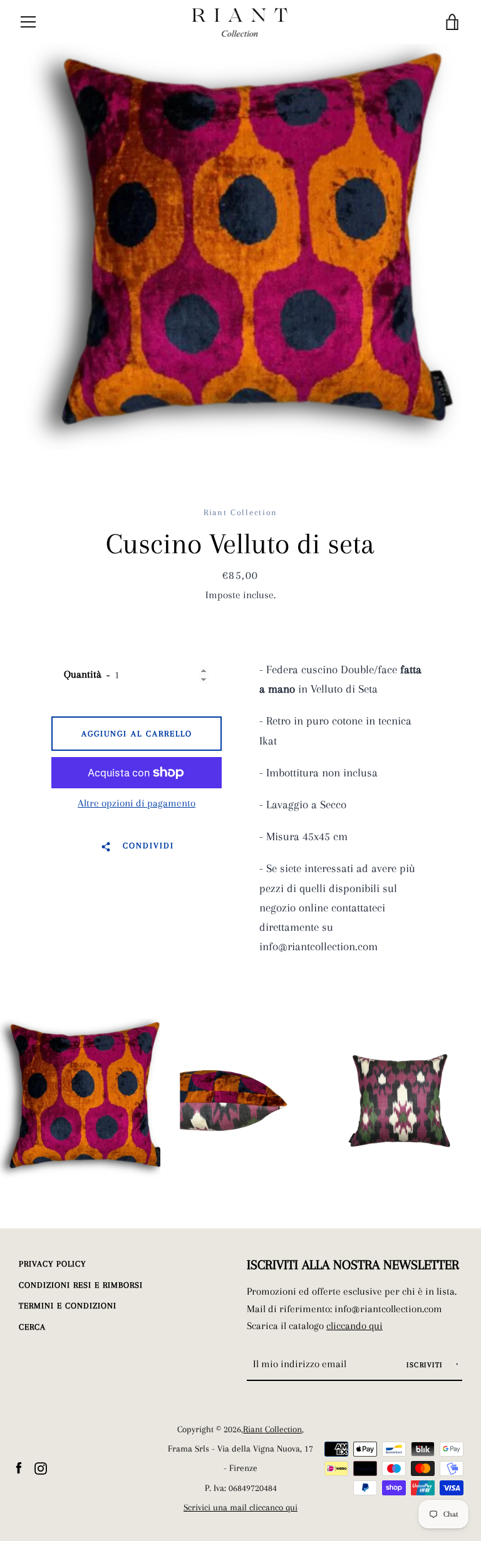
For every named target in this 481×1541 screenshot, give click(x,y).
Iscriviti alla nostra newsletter (353, 1264)
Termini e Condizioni (67, 1305)
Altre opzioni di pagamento (136, 803)
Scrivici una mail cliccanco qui (240, 1507)
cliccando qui (354, 1326)
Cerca (32, 1327)
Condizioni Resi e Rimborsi (81, 1285)
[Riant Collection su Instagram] (40, 1466)
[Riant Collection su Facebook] (19, 1466)
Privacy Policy (52, 1263)
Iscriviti (425, 1365)
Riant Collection (272, 1429)
